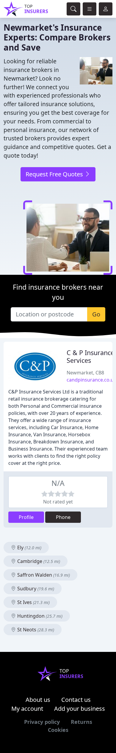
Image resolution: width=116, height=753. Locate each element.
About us (38, 700)
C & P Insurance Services (90, 356)
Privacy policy (42, 721)
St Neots (35, 629)
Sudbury (35, 588)
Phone (63, 517)
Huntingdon (39, 616)
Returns (81, 721)
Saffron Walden (43, 575)
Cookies (58, 729)
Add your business (79, 709)
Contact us (76, 700)
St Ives (33, 602)
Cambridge (38, 561)
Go (96, 314)
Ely (28, 547)
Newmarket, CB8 (85, 372)
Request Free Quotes (55, 174)
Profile (26, 517)
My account (27, 709)
